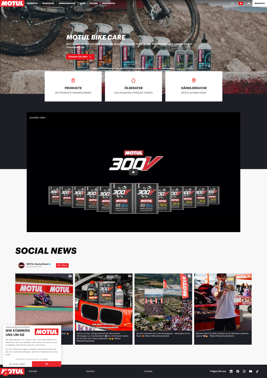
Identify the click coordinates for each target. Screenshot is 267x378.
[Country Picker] (241, 3)
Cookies (148, 371)
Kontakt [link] (33, 371)
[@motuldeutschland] (21, 265)
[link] (83, 3)
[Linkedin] (231, 371)
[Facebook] (237, 371)
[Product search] (232, 3)
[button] (6, 373)
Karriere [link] (90, 371)
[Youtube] (250, 371)
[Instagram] (244, 371)
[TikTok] (257, 371)
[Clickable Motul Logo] (12, 3)
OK (46, 364)
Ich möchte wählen (17, 364)
